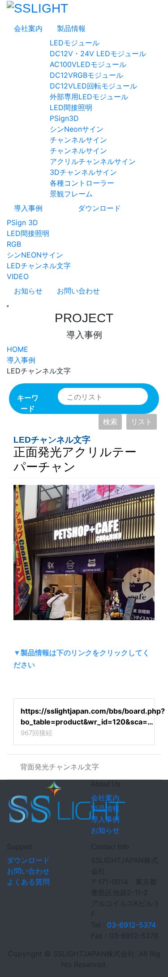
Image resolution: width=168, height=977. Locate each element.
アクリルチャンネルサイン (93, 161)
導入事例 (28, 208)
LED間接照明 (71, 107)
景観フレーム (71, 193)
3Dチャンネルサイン (83, 172)
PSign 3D (22, 222)
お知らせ (28, 290)
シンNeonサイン (76, 128)
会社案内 (28, 28)
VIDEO (18, 276)
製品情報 (71, 28)
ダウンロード (99, 208)
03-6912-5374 (131, 924)
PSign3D (64, 118)
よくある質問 (28, 881)
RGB (14, 244)
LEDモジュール (74, 42)
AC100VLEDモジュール (88, 64)
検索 (110, 421)
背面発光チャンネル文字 (59, 766)
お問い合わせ (78, 290)
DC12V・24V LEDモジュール (98, 53)
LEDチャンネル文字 (39, 265)
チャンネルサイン (78, 139)
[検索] (134, 397)
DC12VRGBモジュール (86, 75)
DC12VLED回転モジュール (93, 85)
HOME (17, 349)
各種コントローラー (82, 182)
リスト (141, 421)
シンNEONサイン (35, 254)
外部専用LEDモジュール (89, 96)
